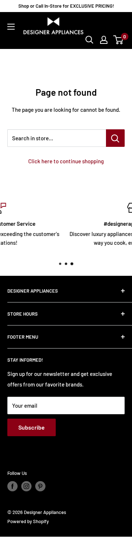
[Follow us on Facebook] (12, 486)
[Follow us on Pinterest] (40, 486)
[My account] (103, 40)
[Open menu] (11, 27)
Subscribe (31, 427)
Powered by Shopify (28, 521)
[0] (118, 39)
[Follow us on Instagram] (26, 486)
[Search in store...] (115, 138)
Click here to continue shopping (66, 161)
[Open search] (89, 40)
